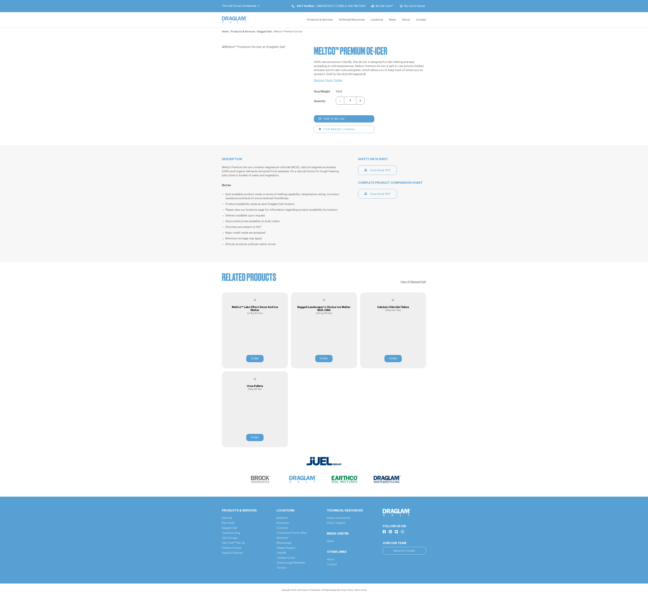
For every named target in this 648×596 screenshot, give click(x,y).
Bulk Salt (227, 518)
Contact (421, 19)
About (406, 19)
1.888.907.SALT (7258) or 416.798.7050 (331, 6)
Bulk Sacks (228, 523)
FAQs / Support (336, 523)
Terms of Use (360, 590)
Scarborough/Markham (291, 562)
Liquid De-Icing (231, 533)
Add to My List (334, 118)
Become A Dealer (404, 550)
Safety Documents (338, 518)
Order (255, 358)
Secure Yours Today (328, 80)
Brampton (283, 523)
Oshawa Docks (286, 558)
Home (225, 32)
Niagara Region (286, 548)
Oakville (281, 552)
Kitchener (282, 538)
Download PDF (380, 170)
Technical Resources (352, 19)
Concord (282, 528)
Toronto (281, 567)
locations (251, 210)
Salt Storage (229, 538)
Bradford (282, 518)
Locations (377, 19)
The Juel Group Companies (239, 6)
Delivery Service (232, 548)
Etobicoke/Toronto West (292, 533)
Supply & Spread (232, 552)
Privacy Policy (347, 590)
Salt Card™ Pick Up (233, 543)
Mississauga (284, 543)
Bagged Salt (265, 32)
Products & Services (320, 19)
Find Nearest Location (339, 129)
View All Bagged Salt (413, 282)
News (392, 19)
